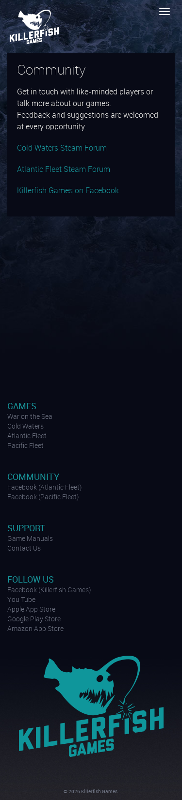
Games (21, 406)
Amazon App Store (35, 629)
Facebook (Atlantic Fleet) (44, 487)
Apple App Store (31, 609)
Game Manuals (30, 539)
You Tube (21, 600)
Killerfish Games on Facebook (68, 191)
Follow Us (30, 580)
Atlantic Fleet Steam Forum (63, 170)
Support (26, 528)
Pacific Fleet (25, 446)
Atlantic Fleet (27, 436)
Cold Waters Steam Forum (62, 148)
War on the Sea (29, 417)
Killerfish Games (35, 26)
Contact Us (24, 548)
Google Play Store (34, 619)
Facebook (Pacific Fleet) (43, 497)
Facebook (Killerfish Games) (49, 590)
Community (33, 477)
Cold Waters (25, 426)
